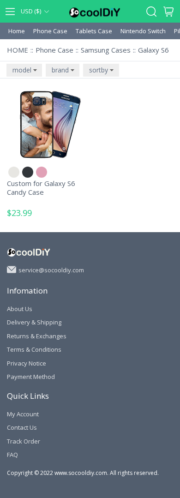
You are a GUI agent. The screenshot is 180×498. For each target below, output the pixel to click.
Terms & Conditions (34, 349)
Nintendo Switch (143, 31)
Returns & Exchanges (36, 336)
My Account (23, 414)
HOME (17, 49)
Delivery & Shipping (34, 322)
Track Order (23, 441)
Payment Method (31, 376)
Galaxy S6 (153, 49)
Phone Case (50, 31)
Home (16, 31)
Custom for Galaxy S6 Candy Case (41, 188)
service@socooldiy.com (51, 269)
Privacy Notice (26, 363)
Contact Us (22, 427)
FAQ (12, 454)
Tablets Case (94, 31)
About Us (19, 309)
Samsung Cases (106, 49)
